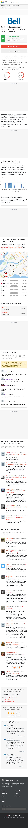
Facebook (17, 796)
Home (2, 5)
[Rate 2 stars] (11, 713)
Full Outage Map (14, 51)
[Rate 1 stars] (8, 713)
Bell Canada (16, 5)
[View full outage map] (14, 265)
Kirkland (20, 246)
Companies (8, 5)
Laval (2, 249)
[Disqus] (14, 387)
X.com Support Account (11, 697)
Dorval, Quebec (22, 464)
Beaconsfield (4, 247)
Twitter (16, 793)
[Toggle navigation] (26, 2)
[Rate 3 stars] (14, 713)
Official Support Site (9, 701)
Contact (4, 801)
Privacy (3, 798)
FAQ (3, 796)
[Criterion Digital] (14, 815)
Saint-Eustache (18, 247)
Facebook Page (9, 699)
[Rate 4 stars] (16, 713)
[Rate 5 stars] (19, 713)
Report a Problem (15, 46)
